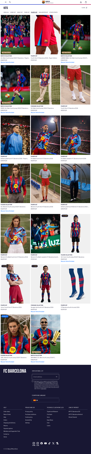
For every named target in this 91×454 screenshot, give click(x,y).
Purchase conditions (30, 414)
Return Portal (7, 414)
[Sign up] (56, 377)
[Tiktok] (49, 443)
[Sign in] (81, 2)
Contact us (6, 434)
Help (5, 417)
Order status (7, 411)
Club (48, 422)
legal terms (41, 382)
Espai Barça (50, 420)
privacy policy (49, 382)
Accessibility (28, 420)
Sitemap (27, 422)
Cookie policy (29, 417)
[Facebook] (41, 443)
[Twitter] (53, 443)
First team (49, 414)
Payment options (8, 428)
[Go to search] (10, 2)
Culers (48, 425)
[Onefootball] (57, 443)
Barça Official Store (13, 449)
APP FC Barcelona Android (76, 414)
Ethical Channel (73, 417)
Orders (5, 420)
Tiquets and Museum (52, 411)
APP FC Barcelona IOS (74, 411)
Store (33, 445)
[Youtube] (45, 443)
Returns (6, 425)
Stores (5, 437)
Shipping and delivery (9, 422)
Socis (48, 417)
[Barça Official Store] (47, 2)
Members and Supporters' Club (12, 431)
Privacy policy (29, 411)
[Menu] (6, 2)
